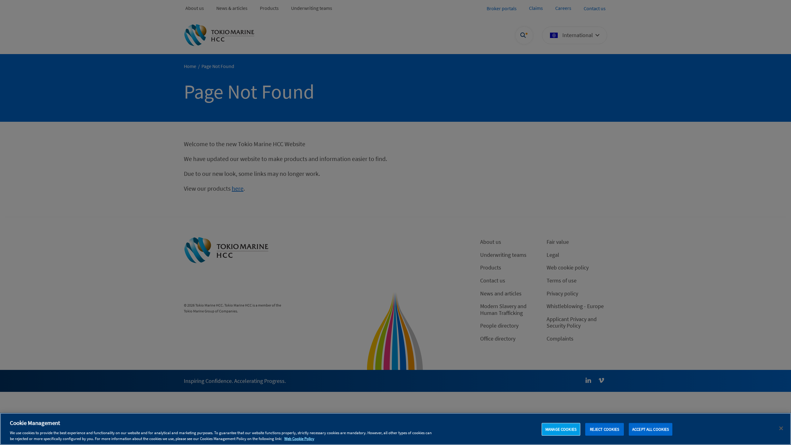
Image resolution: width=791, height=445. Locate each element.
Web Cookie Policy (299, 438)
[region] (395, 429)
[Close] (781, 428)
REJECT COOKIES (605, 429)
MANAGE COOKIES (561, 429)
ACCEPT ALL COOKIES (650, 429)
